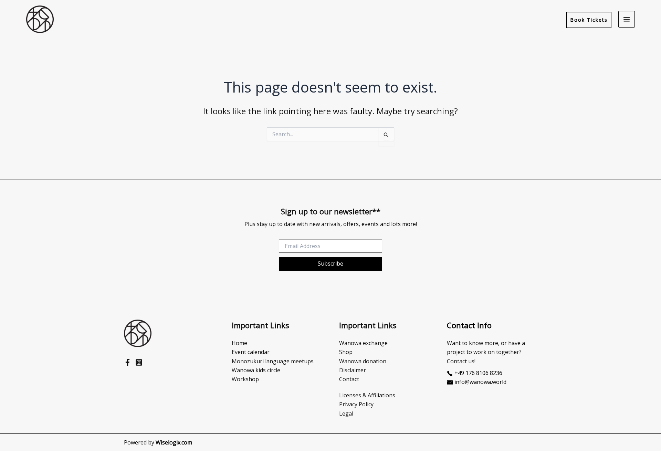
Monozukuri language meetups (273, 361)
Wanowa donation (362, 361)
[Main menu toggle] (626, 19)
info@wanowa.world (480, 382)
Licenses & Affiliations (367, 395)
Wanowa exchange (363, 343)
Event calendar (251, 352)
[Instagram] (139, 362)
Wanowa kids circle (256, 370)
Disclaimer (352, 370)
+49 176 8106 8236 (478, 373)
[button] (588, 20)
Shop (346, 352)
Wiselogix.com (174, 442)
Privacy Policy (356, 404)
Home (239, 343)
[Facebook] (127, 362)
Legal (346, 413)
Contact (349, 379)
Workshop (245, 379)
